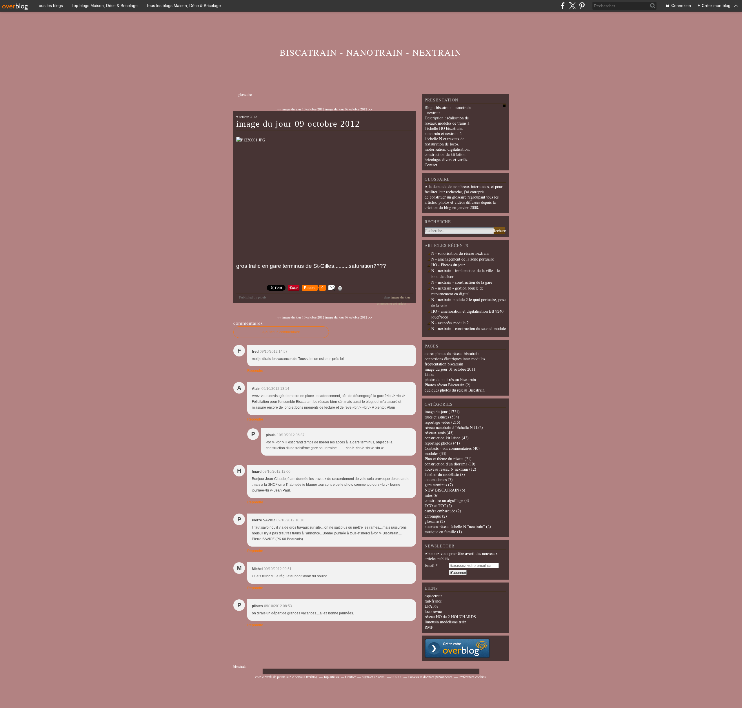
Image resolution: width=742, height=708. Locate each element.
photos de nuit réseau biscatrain (450, 379)
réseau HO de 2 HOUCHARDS (450, 616)
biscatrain (239, 666)
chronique (433, 516)
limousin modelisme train (445, 622)
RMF (429, 627)
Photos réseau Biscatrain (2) (447, 384)
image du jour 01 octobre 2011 (450, 369)
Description (435, 118)
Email (429, 565)
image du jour (400, 297)
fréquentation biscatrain (444, 364)
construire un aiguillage (444, 500)
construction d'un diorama (446, 464)
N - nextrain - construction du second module (468, 328)
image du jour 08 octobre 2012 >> (348, 109)
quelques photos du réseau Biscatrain (455, 390)
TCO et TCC (435, 505)
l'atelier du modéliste (442, 474)
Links (429, 374)
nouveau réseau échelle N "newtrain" (455, 526)
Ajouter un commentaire (281, 332)
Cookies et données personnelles (430, 676)
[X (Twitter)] (572, 5)
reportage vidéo (437, 422)
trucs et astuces (437, 417)
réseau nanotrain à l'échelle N (449, 427)
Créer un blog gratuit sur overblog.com (457, 648)
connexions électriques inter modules (455, 358)
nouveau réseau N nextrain (446, 469)
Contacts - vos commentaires (448, 448)
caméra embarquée (440, 511)
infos (428, 495)
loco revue (433, 611)
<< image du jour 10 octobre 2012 (300, 109)
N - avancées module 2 (450, 322)
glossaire (245, 94)
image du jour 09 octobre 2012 (298, 123)
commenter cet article (392, 303)
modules (431, 453)
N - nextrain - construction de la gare (461, 282)
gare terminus (436, 484)
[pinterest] (581, 5)
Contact (431, 165)
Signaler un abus (373, 676)
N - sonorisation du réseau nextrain (460, 253)
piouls (281, 676)
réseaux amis (435, 432)
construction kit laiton (443, 438)
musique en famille (440, 531)
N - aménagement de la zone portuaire (462, 259)
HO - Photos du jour (448, 264)
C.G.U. (397, 676)
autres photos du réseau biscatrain (452, 353)
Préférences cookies (472, 676)
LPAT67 (432, 606)
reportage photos (438, 443)
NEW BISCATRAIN (442, 490)
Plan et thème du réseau (444, 458)
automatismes (436, 479)
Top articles (331, 676)
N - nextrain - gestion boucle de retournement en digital (457, 290)
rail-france (433, 601)
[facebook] (562, 5)
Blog (428, 107)
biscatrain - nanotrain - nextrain (371, 52)
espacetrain (434, 595)
